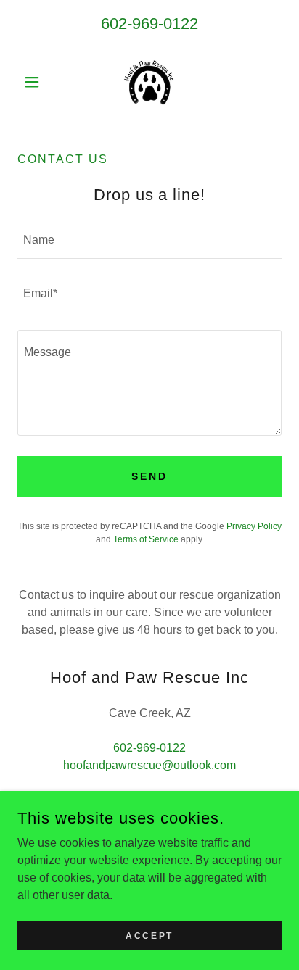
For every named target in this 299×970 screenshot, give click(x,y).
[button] (37, 81)
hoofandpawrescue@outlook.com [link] (149, 765)
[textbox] (149, 241)
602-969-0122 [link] (149, 23)
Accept (149, 935)
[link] (149, 82)
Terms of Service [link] (146, 539)
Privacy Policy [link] (254, 526)
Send (149, 476)
